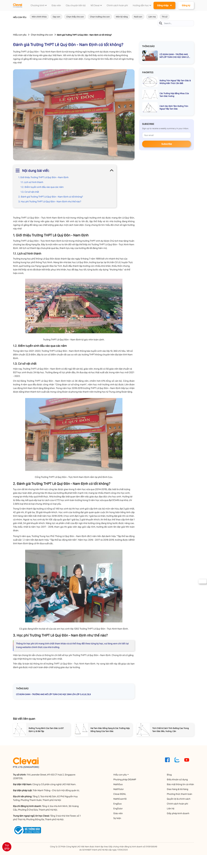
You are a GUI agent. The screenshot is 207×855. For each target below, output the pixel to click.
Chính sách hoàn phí (177, 803)
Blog (169, 774)
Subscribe (166, 143)
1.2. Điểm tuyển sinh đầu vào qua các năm (42, 187)
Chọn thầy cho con (75, 16)
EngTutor (118, 808)
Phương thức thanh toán (179, 794)
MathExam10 (120, 798)
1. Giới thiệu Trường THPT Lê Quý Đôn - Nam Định (43, 177)
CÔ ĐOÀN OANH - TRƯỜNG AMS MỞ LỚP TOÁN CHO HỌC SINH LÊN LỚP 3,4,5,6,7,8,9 (53, 694)
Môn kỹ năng (122, 16)
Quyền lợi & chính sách (178, 798)
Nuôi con (138, 16)
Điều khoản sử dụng (177, 779)
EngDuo (117, 803)
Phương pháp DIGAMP (124, 779)
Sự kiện (117, 818)
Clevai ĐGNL (119, 794)
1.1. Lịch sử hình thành (32, 182)
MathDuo (118, 784)
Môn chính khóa (39, 16)
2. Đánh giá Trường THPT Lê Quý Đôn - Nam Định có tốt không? (50, 196)
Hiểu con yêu (20, 34)
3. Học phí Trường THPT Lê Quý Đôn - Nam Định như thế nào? (49, 201)
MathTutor (118, 789)
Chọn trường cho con (100, 16)
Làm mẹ (152, 16)
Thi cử (164, 16)
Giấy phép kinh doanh (178, 813)
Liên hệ (170, 808)
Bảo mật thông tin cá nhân (180, 784)
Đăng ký (186, 5)
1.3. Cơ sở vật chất (30, 191)
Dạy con (56, 16)
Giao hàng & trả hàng (177, 789)
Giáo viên (118, 813)
